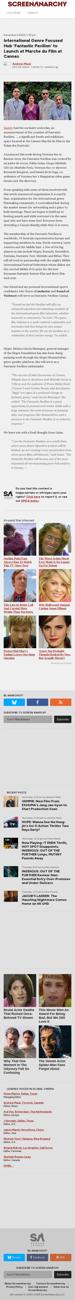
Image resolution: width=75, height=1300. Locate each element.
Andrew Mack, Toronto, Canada (24, 1102)
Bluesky (16, 1257)
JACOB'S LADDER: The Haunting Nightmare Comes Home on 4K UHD (44, 900)
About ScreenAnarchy (18, 1283)
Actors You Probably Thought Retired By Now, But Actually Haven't (55, 654)
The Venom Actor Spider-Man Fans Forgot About (52, 1065)
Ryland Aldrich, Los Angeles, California (28, 1147)
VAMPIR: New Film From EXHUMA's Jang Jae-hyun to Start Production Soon (44, 805)
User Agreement (38, 1286)
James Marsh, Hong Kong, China (24, 1129)
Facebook (39, 1257)
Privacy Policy (14, 1286)
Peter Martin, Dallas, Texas (20, 1093)
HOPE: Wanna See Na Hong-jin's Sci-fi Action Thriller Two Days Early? (45, 826)
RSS (62, 1257)
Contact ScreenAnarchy (50, 1283)
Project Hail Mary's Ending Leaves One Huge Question (19, 654)
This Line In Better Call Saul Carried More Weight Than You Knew (18, 608)
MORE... (8, 1165)
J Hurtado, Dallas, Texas (19, 1120)
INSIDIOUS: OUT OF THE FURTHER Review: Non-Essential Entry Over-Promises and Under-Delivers (46, 877)
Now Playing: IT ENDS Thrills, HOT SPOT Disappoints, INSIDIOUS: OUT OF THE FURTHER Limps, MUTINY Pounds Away (44, 850)
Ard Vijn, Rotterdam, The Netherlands (28, 1111)
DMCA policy (30, 500)
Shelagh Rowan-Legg (17, 1156)
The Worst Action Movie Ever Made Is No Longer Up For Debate (54, 562)
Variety (8, 128)
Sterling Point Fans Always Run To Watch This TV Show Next (18, 562)
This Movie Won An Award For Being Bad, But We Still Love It (54, 1015)
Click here (33, 496)
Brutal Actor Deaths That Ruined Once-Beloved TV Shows (19, 1014)
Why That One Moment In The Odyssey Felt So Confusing (16, 1067)
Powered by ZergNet (61, 663)
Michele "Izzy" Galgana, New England (27, 1138)
